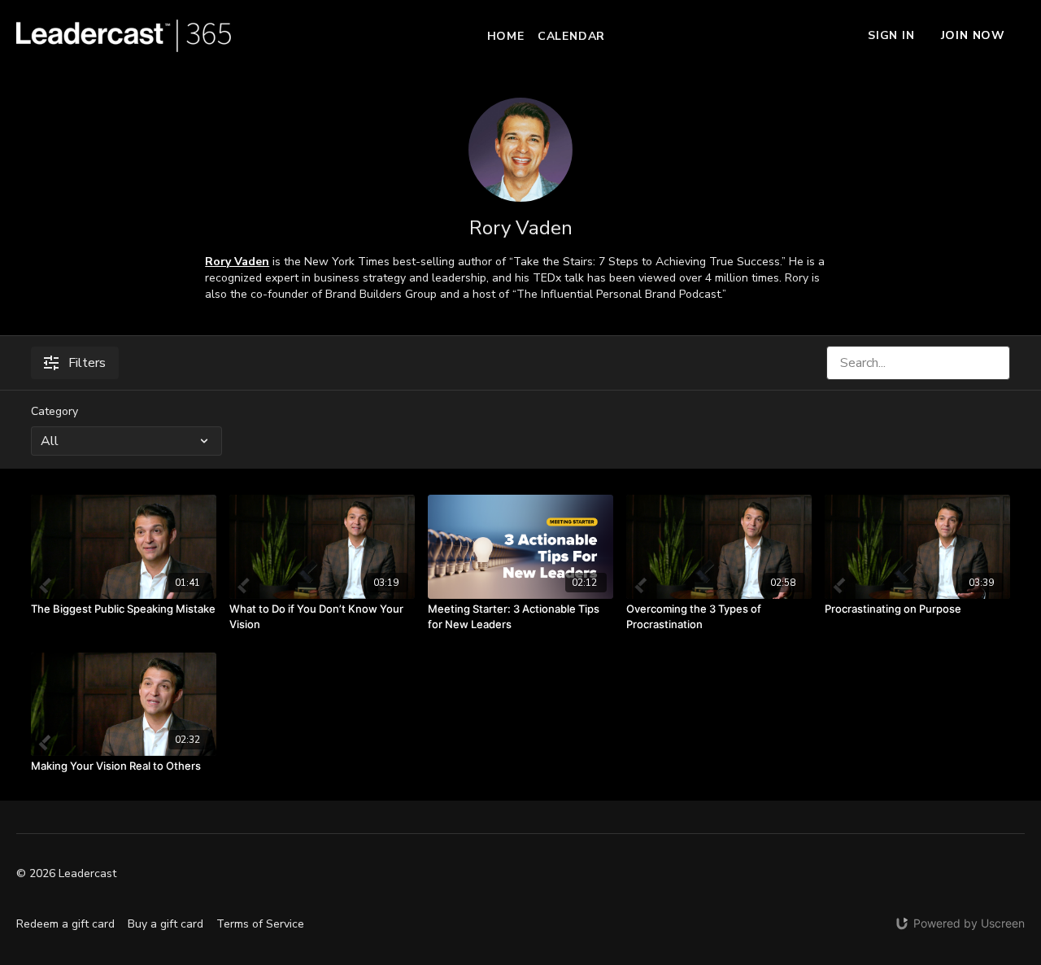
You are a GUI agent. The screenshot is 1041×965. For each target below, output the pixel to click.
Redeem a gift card (65, 924)
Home (506, 36)
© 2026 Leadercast (66, 874)
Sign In (891, 35)
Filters (87, 363)
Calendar (571, 36)
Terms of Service (260, 924)
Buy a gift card (165, 924)
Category (54, 411)
